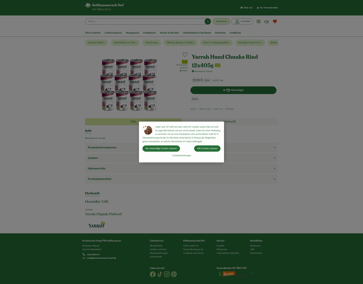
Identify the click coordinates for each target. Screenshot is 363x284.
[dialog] (181, 142)
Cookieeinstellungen (181, 155)
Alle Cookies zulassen (207, 148)
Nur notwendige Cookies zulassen (161, 148)
